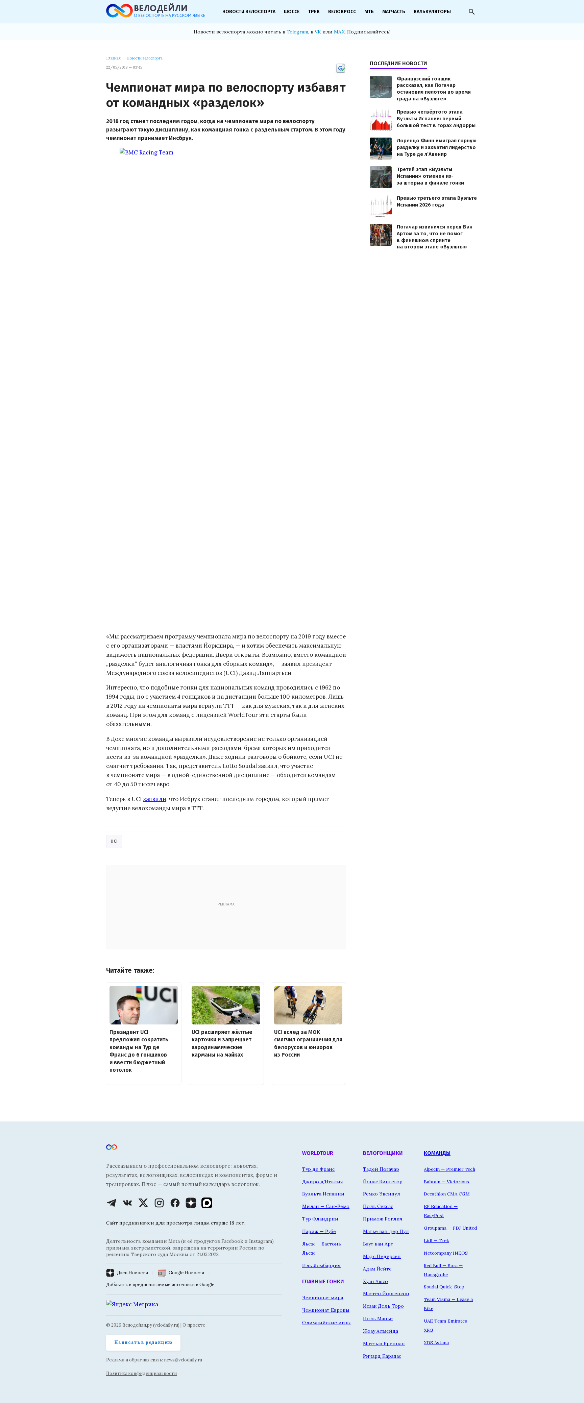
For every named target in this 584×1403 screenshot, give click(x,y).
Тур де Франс (318, 1169)
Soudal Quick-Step (444, 1287)
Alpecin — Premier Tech (449, 1169)
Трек (314, 12)
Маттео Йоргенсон (386, 1293)
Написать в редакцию (143, 1342)
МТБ (369, 12)
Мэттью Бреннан (384, 1343)
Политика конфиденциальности (141, 1373)
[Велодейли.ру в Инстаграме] (159, 1203)
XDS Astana (436, 1342)
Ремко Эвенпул (381, 1194)
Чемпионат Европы (325, 1310)
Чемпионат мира (322, 1298)
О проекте (193, 1325)
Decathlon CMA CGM (447, 1194)
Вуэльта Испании (323, 1194)
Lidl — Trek (436, 1240)
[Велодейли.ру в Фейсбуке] (175, 1203)
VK (318, 32)
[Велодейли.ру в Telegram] (111, 1203)
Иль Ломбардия (321, 1265)
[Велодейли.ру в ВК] (127, 1203)
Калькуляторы (432, 12)
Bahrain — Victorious (446, 1182)
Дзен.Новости (132, 1273)
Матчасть (393, 12)
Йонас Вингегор (383, 1182)
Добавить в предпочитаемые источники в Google (160, 1284)
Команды (437, 1153)
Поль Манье (378, 1318)
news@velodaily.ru (183, 1360)
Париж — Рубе (319, 1231)
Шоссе (292, 12)
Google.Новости (186, 1273)
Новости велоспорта (248, 12)
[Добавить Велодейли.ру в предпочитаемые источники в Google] (340, 72)
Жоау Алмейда (380, 1331)
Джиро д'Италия (322, 1182)
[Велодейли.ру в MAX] (206, 1203)
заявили (154, 799)
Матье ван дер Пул (386, 1231)
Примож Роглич (383, 1219)
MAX (339, 32)
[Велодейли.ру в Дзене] (191, 1203)
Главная (113, 58)
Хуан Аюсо (375, 1281)
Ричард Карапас (382, 1356)
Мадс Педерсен (382, 1256)
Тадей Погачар (381, 1169)
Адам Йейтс (377, 1269)
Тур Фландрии (320, 1219)
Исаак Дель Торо (383, 1306)
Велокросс (342, 12)
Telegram (297, 32)
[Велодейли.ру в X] (143, 1203)
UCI (114, 841)
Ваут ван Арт (378, 1244)
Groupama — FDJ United (450, 1228)
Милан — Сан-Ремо (325, 1206)
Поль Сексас (378, 1206)
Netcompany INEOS (446, 1253)
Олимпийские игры (326, 1323)
